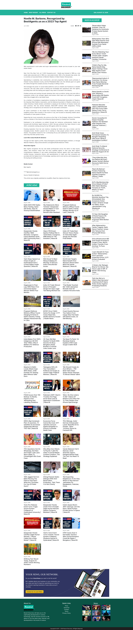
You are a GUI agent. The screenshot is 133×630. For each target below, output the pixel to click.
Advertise (66, 607)
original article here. (64, 178)
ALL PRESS (42, 12)
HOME (26, 12)
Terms (66, 611)
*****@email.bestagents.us (31, 172)
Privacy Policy (66, 613)
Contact (66, 609)
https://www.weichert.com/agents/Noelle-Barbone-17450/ (52, 142)
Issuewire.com (51, 73)
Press (66, 606)
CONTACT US (51, 12)
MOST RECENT (33, 12)
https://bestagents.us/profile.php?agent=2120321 (58, 140)
